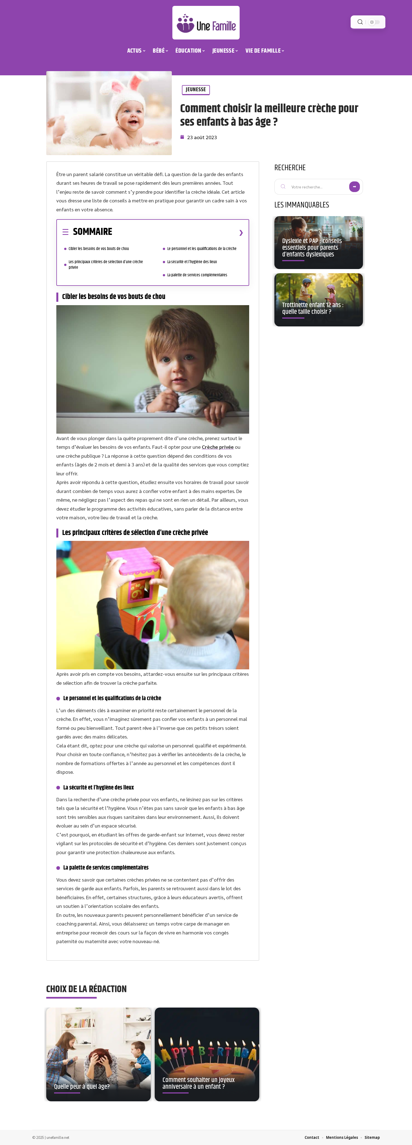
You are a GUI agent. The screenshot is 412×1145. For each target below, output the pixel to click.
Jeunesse (196, 90)
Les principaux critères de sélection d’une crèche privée (106, 265)
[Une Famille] (206, 22)
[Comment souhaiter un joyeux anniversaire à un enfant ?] (207, 1055)
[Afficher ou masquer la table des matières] (178, 232)
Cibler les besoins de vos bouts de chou (99, 249)
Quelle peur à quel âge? (82, 1087)
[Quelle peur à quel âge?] (98, 1055)
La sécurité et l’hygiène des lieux (192, 262)
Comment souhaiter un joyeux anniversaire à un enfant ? (199, 1083)
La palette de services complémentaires (197, 275)
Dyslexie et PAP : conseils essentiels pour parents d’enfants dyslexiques (312, 248)
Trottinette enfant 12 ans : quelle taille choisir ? (313, 308)
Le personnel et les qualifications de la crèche (202, 249)
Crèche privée (218, 446)
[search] (360, 22)
